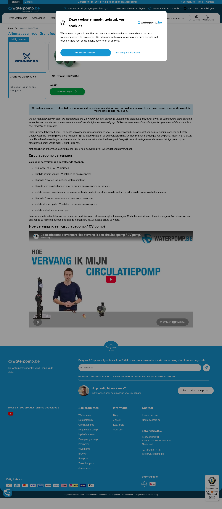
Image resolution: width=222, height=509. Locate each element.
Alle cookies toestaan (85, 52)
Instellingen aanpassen (128, 52)
